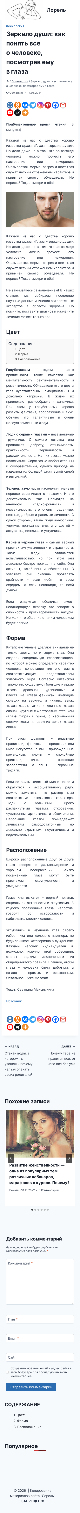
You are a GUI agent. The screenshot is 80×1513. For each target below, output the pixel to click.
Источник (14, 1001)
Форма (23, 354)
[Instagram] (40, 105)
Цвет (21, 349)
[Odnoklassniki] (17, 105)
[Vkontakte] (25, 105)
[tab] (32, 1210)
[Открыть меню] (71, 10)
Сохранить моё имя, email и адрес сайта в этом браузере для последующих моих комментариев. (41, 1372)
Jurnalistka (16, 92)
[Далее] (69, 1158)
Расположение (29, 359)
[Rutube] (17, 112)
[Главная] (7, 81)
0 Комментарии (49, 1190)
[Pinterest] (47, 105)
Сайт (12, 1357)
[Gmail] (63, 105)
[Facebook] (55, 105)
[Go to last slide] (11, 1158)
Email (13, 1338)
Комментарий (20, 1263)
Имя (13, 1319)
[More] (25, 112)
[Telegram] (32, 105)
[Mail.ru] (10, 105)
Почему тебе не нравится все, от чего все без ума (61, 1055)
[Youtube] (10, 112)
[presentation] (40, 1134)
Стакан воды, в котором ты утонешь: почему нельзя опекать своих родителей (18, 1060)
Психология (15, 26)
